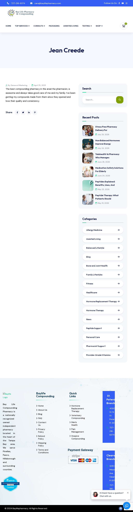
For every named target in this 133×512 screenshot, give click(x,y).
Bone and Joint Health (97, 265)
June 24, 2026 (104, 175)
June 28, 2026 (104, 162)
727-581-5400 (112, 489)
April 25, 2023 (40, 85)
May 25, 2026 (103, 189)
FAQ (40, 418)
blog (88, 256)
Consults (38, 26)
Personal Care (93, 337)
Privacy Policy (41, 430)
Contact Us (42, 423)
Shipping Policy (42, 444)
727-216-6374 (18, 3)
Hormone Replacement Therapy (101, 301)
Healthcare (91, 292)
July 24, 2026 (103, 148)
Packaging (54, 26)
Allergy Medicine (94, 230)
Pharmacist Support (95, 346)
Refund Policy (41, 437)
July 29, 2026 (103, 134)
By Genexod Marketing (17, 85)
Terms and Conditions (43, 451)
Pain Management (76, 430)
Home (8, 26)
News (88, 319)
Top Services (21, 26)
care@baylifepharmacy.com (47, 3)
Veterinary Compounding (76, 416)
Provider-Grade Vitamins (98, 355)
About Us (42, 410)
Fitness (89, 283)
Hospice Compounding (76, 437)
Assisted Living (70, 26)
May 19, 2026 (103, 203)
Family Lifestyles (94, 274)
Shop (98, 26)
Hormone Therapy (95, 310)
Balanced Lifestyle (95, 248)
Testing (86, 26)
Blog (40, 414)
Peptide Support (94, 328)
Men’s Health (74, 423)
